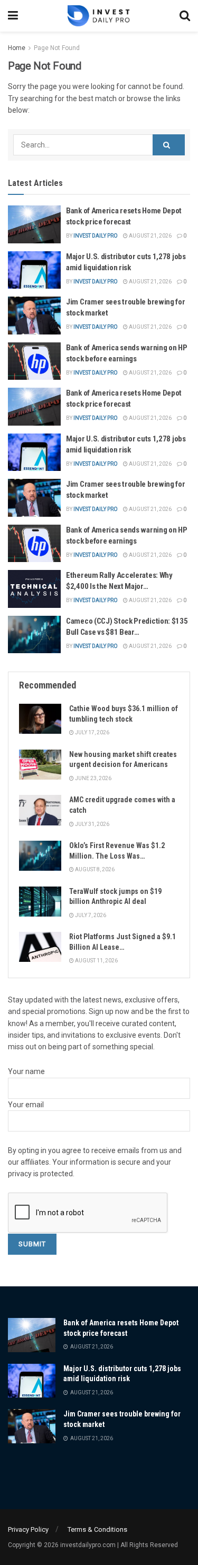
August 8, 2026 (94, 869)
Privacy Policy (28, 1529)
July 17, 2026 (91, 732)
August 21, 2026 (150, 236)
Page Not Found (57, 48)
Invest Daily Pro (95, 236)
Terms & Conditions (97, 1529)
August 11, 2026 (96, 960)
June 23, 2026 (92, 778)
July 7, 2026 (90, 915)
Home (16, 48)
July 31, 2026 (91, 824)
